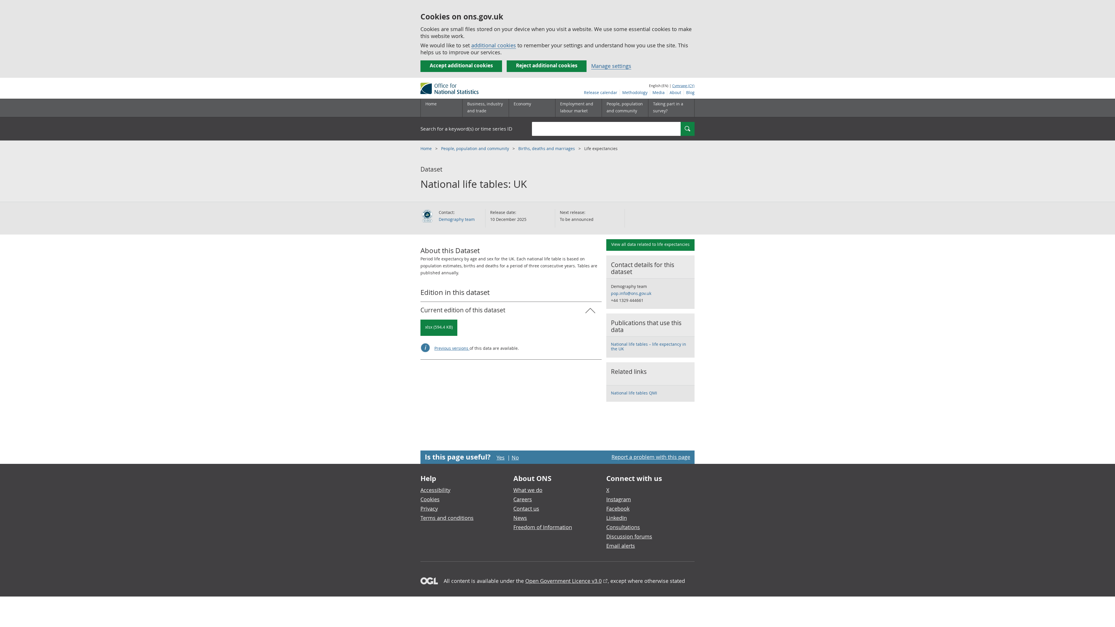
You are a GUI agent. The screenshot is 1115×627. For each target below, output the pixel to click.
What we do (527, 490)
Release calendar (600, 92)
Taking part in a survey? (668, 107)
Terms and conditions (447, 517)
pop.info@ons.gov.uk (631, 293)
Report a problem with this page (651, 456)
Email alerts (620, 545)
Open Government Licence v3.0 (563, 580)
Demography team (457, 219)
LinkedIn (616, 517)
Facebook (618, 508)
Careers (522, 499)
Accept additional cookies (461, 65)
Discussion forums (629, 536)
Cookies (430, 499)
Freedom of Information (542, 527)
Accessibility (435, 490)
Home (431, 104)
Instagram (618, 499)
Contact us (526, 508)
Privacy (429, 508)
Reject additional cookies (546, 65)
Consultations (623, 527)
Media (658, 92)
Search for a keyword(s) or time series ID (466, 128)
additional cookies (493, 45)
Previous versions (452, 348)
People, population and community (475, 148)
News (520, 517)
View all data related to (650, 244)
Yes (501, 457)
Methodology (635, 92)
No (515, 457)
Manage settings (611, 65)
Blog (690, 92)
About (675, 92)
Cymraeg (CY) (683, 85)
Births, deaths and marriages (547, 148)
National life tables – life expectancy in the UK (648, 346)
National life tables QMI (634, 393)
